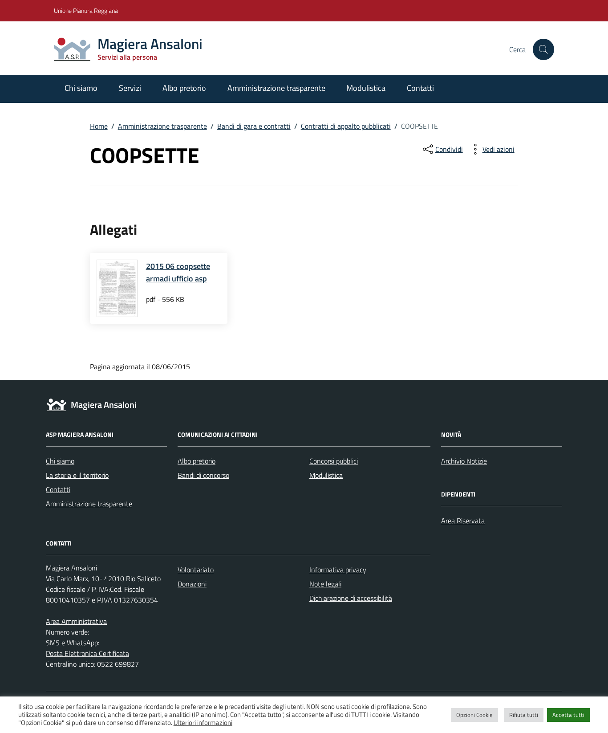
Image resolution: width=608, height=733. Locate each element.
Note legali (325, 583)
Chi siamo (81, 88)
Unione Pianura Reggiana (86, 10)
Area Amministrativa (76, 621)
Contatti (420, 88)
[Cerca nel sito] (543, 49)
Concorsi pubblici (333, 461)
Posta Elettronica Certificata (87, 653)
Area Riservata (463, 520)
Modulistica (365, 88)
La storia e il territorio (77, 475)
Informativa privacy (337, 569)
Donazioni (192, 583)
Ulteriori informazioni (203, 723)
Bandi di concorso (203, 475)
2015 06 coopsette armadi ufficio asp (178, 272)
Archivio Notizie (464, 461)
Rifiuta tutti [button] (523, 714)
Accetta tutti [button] (568, 714)
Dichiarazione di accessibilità (350, 598)
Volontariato (196, 569)
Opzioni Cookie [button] (474, 714)
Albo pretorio (184, 88)
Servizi (130, 88)
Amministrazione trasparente (276, 88)
